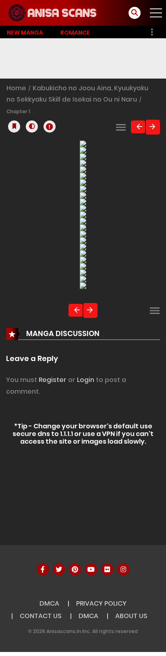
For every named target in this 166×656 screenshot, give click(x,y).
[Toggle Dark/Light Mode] (32, 126)
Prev (138, 126)
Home (17, 88)
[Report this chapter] (50, 126)
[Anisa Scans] (53, 12)
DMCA (49, 603)
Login (85, 379)
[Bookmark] (14, 126)
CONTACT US (41, 616)
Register (52, 379)
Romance (75, 33)
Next (153, 127)
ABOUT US (131, 616)
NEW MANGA (25, 33)
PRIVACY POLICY (101, 603)
